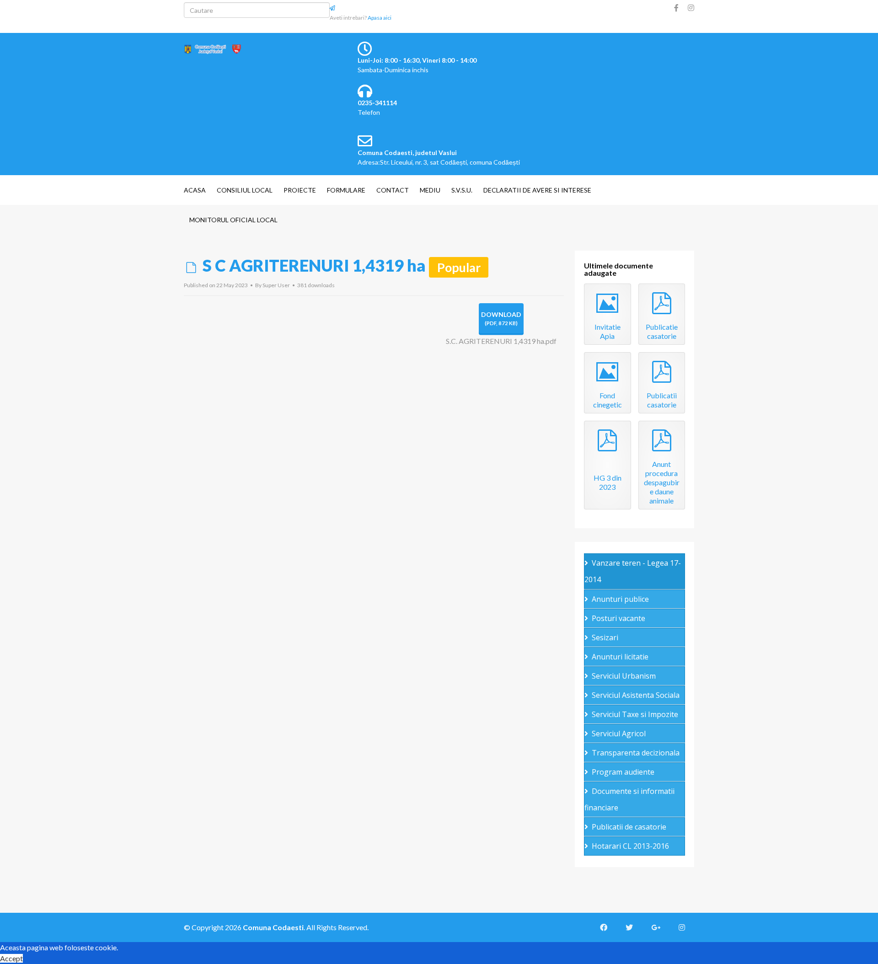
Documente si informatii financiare (629, 799)
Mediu (430, 190)
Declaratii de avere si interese (537, 190)
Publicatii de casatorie (629, 827)
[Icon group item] (608, 927)
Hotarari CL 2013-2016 (630, 846)
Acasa (195, 190)
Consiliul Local (245, 190)
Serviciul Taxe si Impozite (635, 714)
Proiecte (300, 190)
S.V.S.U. (461, 190)
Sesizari (605, 637)
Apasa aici (379, 17)
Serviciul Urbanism (624, 676)
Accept (11, 958)
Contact (392, 190)
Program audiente (623, 772)
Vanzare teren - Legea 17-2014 (632, 571)
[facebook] (676, 7)
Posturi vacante (618, 618)
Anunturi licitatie (620, 657)
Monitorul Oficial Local (233, 220)
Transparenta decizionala (636, 753)
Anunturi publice (620, 599)
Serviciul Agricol (619, 733)
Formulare (346, 190)
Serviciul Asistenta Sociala (636, 695)
